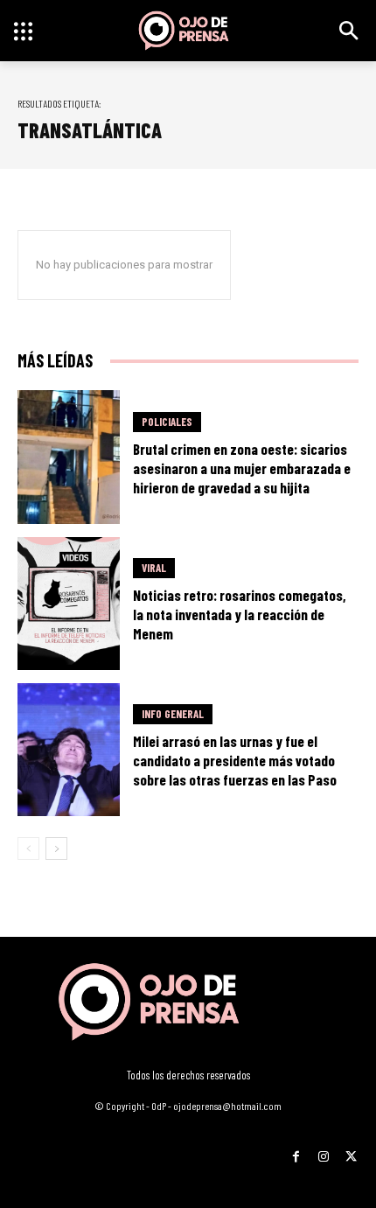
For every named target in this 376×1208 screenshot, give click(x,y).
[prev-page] (28, 848)
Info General (173, 714)
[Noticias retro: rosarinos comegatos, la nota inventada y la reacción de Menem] (68, 603)
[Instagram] (323, 1150)
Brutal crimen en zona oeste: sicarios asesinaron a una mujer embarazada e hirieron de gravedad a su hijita (242, 468)
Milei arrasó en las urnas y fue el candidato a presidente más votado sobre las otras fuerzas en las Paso (235, 760)
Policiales (167, 422)
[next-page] (56, 848)
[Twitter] (351, 1150)
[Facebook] (296, 1150)
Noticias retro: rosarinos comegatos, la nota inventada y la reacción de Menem (239, 614)
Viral (154, 568)
